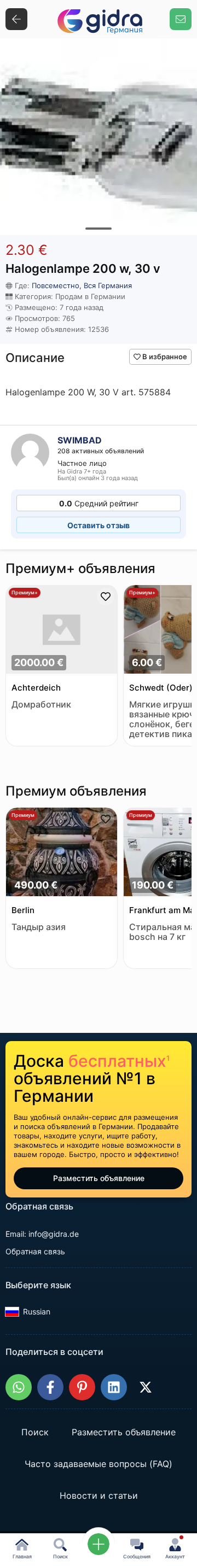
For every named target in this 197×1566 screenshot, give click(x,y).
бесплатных (119, 1061)
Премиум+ (24, 592)
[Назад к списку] (16, 19)
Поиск (35, 1432)
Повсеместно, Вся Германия (82, 285)
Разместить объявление (98, 1178)
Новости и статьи (99, 1496)
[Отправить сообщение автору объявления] (181, 19)
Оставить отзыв (98, 525)
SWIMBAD (79, 440)
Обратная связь (35, 1251)
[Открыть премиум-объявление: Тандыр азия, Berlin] (61, 853)
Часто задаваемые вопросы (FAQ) (98, 1464)
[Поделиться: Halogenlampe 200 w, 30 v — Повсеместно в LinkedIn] (114, 1387)
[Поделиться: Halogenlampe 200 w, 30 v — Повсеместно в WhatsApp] (18, 1387)
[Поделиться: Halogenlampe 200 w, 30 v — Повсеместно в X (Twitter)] (145, 1387)
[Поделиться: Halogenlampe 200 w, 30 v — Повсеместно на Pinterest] (82, 1387)
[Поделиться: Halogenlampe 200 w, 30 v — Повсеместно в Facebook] (50, 1387)
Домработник (41, 704)
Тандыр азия (38, 927)
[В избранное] (105, 596)
